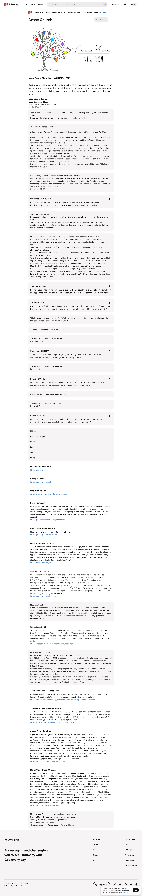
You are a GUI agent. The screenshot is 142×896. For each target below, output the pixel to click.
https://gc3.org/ (36, 470)
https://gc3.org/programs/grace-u (44, 805)
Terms (32, 883)
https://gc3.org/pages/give (41, 482)
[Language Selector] (125, 4)
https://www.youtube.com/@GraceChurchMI (48, 494)
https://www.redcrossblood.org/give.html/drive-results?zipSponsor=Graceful (62, 700)
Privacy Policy (23, 883)
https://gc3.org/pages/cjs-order (43, 534)
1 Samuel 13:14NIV (39, 286)
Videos (40, 4)
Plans (33, 4)
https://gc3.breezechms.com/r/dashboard (47, 520)
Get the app (115, 4)
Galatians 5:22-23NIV (40, 199)
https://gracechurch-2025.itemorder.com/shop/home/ (52, 644)
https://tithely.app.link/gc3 (41, 563)
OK (136, 890)
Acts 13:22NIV (37, 303)
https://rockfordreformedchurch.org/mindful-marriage (52, 722)
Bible (25, 4)
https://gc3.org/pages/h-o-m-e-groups (46, 596)
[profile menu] (133, 4)
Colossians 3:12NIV (39, 351)
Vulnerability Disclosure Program (15, 886)
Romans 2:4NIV (37, 379)
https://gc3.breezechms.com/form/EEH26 (47, 761)
